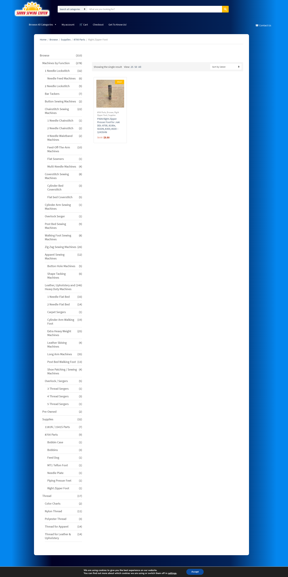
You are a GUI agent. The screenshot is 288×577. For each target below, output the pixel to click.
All (139, 66)
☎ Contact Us (263, 25)
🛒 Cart (83, 24)
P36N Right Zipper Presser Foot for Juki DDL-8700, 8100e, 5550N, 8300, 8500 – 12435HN (108, 125)
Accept (195, 571)
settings (172, 573)
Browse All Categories (41, 24)
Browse (54, 39)
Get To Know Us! (117, 24)
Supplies (66, 39)
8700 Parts (79, 39)
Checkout (98, 24)
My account (68, 24)
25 (132, 66)
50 (135, 66)
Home (43, 39)
